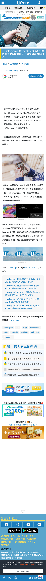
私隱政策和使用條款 (26, 564)
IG (18, 327)
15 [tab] (25, 20)
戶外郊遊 (31, 541)
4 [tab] (25, 14)
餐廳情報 (22, 541)
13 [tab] (20, 20)
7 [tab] (18, 17)
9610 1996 (14, 320)
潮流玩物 (25, 63)
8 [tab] (20, 17)
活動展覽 (5, 535)
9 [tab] (22, 17)
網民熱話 (5, 552)
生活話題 (14, 63)
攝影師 (15, 332)
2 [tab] (20, 14)
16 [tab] (27, 20)
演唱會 (7, 7)
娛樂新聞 (29, 12)
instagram (8, 327)
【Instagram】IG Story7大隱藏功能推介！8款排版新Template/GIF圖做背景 (23, 293)
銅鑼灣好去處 (7, 538)
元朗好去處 (20, 538)
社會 (15, 541)
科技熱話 (35, 332)
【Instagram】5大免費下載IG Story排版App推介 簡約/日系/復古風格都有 (22, 307)
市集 (13, 535)
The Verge (12, 267)
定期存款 (38, 12)
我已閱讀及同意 (23, 571)
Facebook (35, 327)
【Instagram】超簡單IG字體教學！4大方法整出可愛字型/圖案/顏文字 (22, 300)
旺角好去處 (6, 541)
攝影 (6, 332)
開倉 (18, 535)
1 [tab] (18, 14)
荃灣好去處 (31, 538)
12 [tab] (29, 17)
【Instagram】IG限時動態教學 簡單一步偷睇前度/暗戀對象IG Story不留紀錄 (22, 280)
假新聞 (25, 332)
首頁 (5, 63)
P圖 (25, 327)
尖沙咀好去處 (27, 535)
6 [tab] (29, 14)
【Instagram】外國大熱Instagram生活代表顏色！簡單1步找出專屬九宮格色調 (22, 287)
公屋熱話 (20, 12)
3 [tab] (22, 14)
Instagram (8, 337)
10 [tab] (25, 17)
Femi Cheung (12, 70)
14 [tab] (22, 20)
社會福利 (5, 544)
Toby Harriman (31, 267)
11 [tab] (27, 17)
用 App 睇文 (37, 75)
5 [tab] (27, 14)
